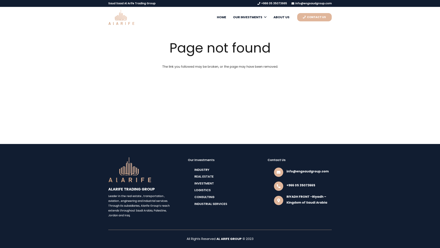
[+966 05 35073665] (280, 186)
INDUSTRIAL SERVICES (210, 204)
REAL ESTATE (204, 176)
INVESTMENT (204, 183)
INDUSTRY (201, 170)
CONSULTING (204, 197)
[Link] (121, 17)
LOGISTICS (202, 190)
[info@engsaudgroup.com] (280, 172)
